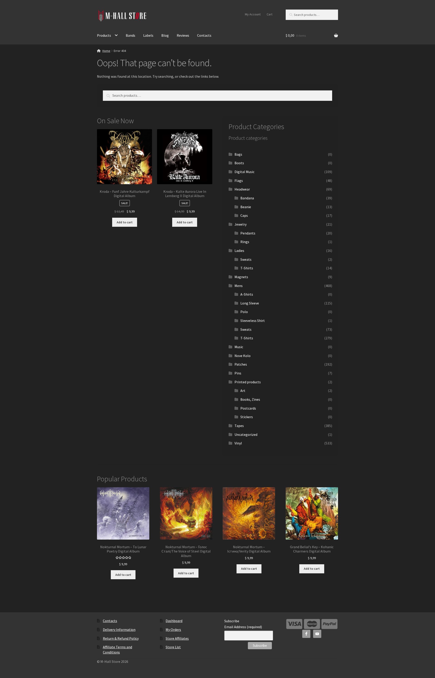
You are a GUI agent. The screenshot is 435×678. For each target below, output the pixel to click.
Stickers (246, 417)
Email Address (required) (243, 627)
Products (104, 35)
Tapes (239, 425)
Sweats (245, 259)
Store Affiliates (177, 638)
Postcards (248, 408)
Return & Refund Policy (121, 638)
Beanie (245, 207)
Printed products (247, 382)
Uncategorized (245, 434)
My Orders (173, 629)
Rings (244, 241)
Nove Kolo (242, 355)
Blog (165, 35)
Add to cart (125, 222)
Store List (173, 647)
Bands (130, 35)
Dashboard (174, 620)
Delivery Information (119, 629)
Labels (148, 35)
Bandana (247, 198)
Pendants (247, 233)
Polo (244, 311)
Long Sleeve (249, 303)
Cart (269, 14)
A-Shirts (246, 294)
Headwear (242, 189)
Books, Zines (250, 399)
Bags (238, 154)
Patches (240, 364)
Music (238, 347)
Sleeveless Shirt (252, 320)
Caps (244, 215)
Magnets (241, 277)
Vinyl (238, 443)
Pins (237, 373)
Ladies (239, 250)
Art (242, 390)
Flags (238, 180)
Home (106, 51)
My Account (253, 14)
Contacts (204, 35)
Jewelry (240, 224)
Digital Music (244, 171)
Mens (238, 285)
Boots (239, 163)
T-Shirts (246, 268)
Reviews (183, 35)
